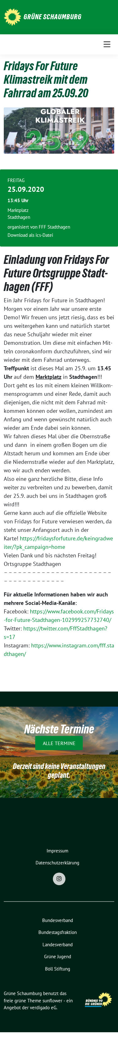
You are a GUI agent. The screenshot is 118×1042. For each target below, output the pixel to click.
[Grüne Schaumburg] (12, 16)
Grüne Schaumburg (52, 17)
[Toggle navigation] (107, 44)
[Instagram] (59, 879)
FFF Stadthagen (54, 227)
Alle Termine (59, 743)
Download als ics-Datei (30, 235)
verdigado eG (43, 1008)
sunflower (52, 1001)
